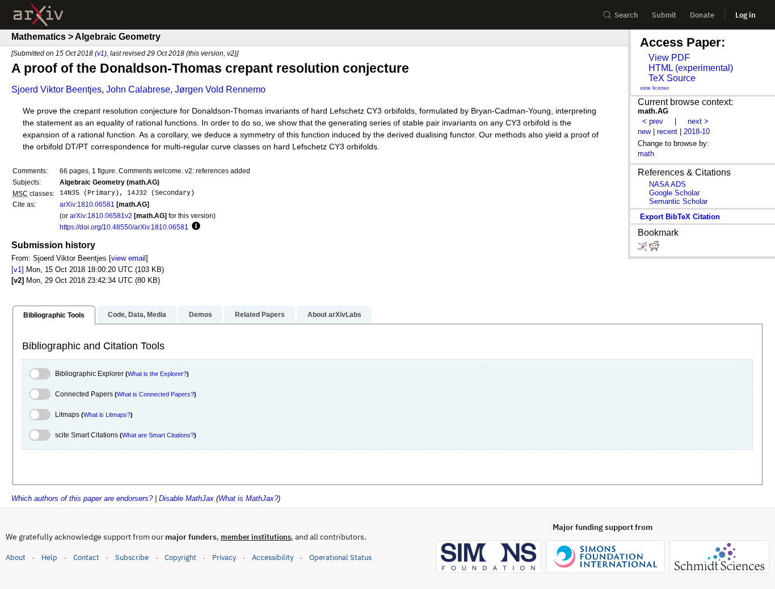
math (646, 153)
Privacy (224, 557)
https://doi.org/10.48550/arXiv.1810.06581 (124, 227)
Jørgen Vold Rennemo (220, 89)
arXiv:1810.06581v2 (101, 215)
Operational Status (340, 557)
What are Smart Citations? (158, 435)
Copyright (180, 557)
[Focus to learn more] (194, 227)
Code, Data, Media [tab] (137, 315)
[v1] (17, 269)
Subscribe (132, 557)
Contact (86, 557)
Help (49, 557)
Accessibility (272, 557)
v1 (100, 53)
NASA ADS (667, 184)
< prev (652, 121)
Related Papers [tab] (260, 315)
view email (128, 258)
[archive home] (38, 15)
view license (654, 88)
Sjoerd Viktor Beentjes (56, 89)
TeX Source (672, 78)
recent (667, 131)
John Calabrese (138, 89)
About (16, 557)
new (644, 131)
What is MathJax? (248, 498)
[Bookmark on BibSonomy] (643, 248)
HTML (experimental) (690, 68)
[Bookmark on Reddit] (654, 248)
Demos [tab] (200, 315)
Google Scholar (674, 193)
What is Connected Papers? (155, 394)
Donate (702, 15)
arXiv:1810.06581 (87, 204)
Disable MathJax (186, 498)
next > (698, 121)
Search (626, 15)
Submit (664, 15)
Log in (745, 15)
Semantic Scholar (678, 201)
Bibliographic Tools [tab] (54, 315)
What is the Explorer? (157, 373)
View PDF (669, 57)
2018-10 (697, 131)
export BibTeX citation (680, 216)
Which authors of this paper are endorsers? (82, 498)
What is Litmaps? (106, 414)
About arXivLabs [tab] (334, 315)
